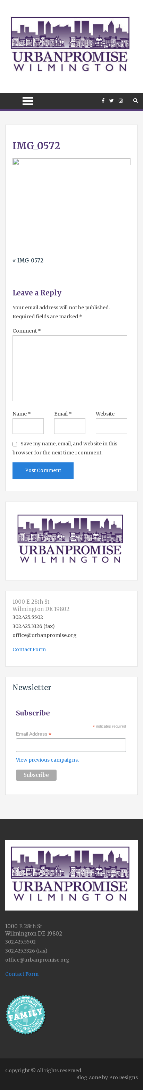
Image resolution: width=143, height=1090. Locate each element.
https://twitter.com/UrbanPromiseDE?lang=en (111, 100)
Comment (26, 331)
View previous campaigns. (47, 760)
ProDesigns (123, 1077)
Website (105, 414)
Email (63, 414)
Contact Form (29, 649)
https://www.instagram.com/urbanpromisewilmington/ (121, 100)
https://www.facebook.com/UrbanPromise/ (103, 100)
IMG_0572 (30, 260)
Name (21, 414)
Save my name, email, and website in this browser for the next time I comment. (64, 448)
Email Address (33, 734)
